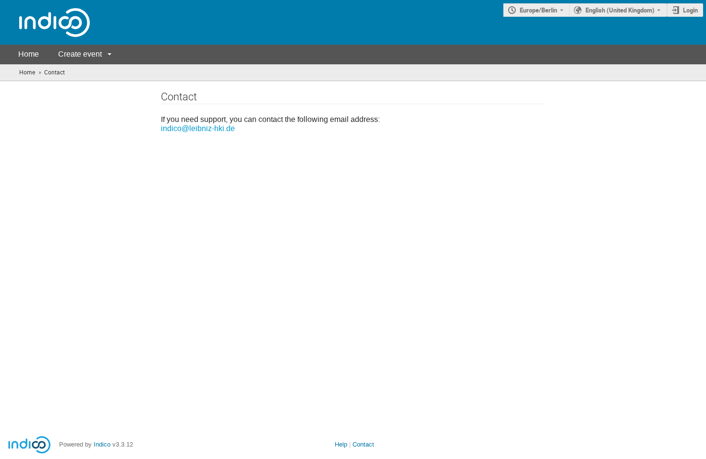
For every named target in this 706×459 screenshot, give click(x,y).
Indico (102, 444)
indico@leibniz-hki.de (198, 128)
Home (28, 54)
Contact (363, 444)
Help (341, 444)
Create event (80, 54)
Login (690, 10)
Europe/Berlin (538, 10)
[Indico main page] (45, 22)
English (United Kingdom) (620, 10)
